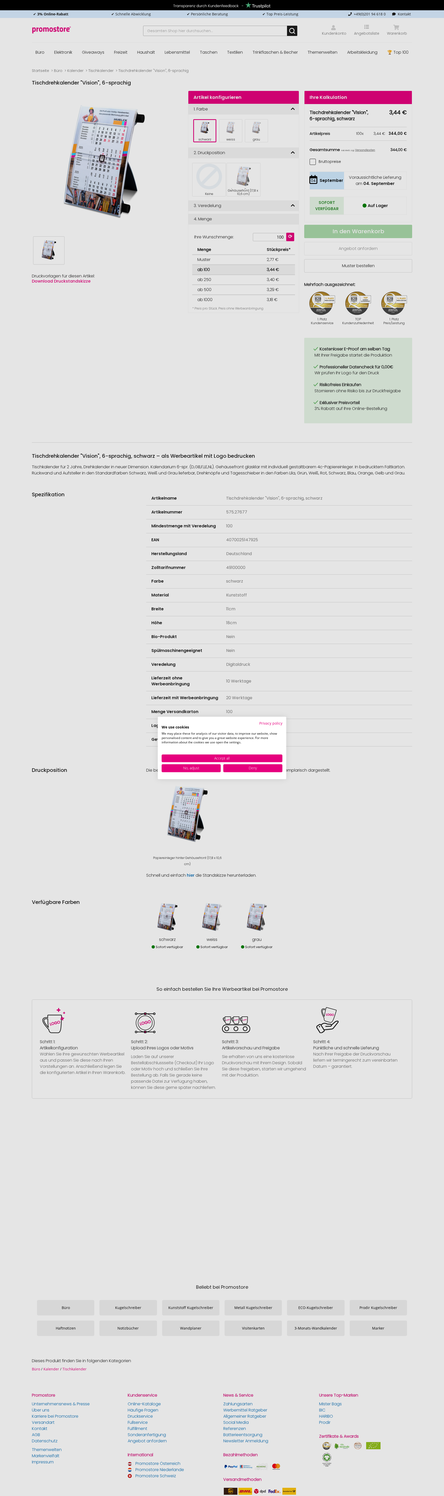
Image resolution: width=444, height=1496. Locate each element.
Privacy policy (270, 723)
